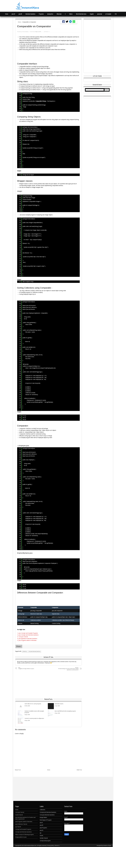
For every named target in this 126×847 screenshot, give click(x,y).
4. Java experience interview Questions (27, 638)
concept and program (45, 840)
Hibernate (59, 14)
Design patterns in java (20, 837)
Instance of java (107, 845)
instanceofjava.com (32, 845)
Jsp (40, 833)
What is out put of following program (24, 834)
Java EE (20, 14)
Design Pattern (43, 817)
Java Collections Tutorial (21, 824)
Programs (41, 14)
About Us (57, 845)
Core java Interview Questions (34, 651)
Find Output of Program (46, 820)
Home (6, 14)
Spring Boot (50, 14)
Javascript (99, 14)
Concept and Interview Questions (23, 832)
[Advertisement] (84, 5)
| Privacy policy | (50, 845)
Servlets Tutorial (44, 838)
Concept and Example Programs (23, 829)
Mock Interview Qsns (81, 14)
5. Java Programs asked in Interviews (26, 640)
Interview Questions (30, 14)
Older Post (79, 770)
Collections (24, 651)
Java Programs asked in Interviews (23, 821)
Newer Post (18, 770)
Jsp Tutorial (18, 826)
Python (71, 14)
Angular (92, 14)
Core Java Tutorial (19, 812)
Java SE (13, 14)
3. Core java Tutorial (22, 636)
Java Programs (43, 827)
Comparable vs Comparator (34, 26)
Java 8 (41, 822)
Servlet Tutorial (19, 814)
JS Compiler (108, 14)
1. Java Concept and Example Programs (27, 633)
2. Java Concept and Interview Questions (28, 635)
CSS (116, 14)
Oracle (41, 835)
